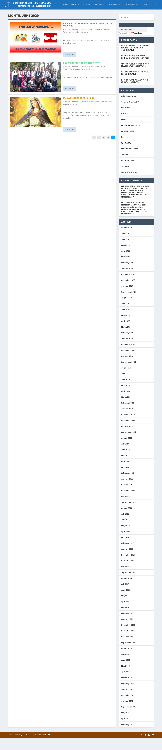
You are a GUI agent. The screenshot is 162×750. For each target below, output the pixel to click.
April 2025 (125, 321)
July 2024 (125, 374)
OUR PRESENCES (115, 5)
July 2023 (125, 444)
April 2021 (125, 601)
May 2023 (125, 455)
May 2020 (125, 666)
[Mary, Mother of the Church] (35, 112)
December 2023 (128, 414)
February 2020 (127, 683)
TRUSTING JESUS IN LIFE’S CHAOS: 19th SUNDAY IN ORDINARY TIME (135, 65)
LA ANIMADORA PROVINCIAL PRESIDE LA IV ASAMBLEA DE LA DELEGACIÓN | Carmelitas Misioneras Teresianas (133, 206)
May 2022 (125, 526)
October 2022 (127, 496)
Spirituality (75, 32)
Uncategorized (127, 160)
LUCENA (124, 113)
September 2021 (128, 572)
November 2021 (127, 561)
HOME (65, 5)
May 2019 (125, 713)
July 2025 (125, 303)
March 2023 (126, 467)
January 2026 (127, 268)
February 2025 (127, 333)
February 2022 (127, 543)
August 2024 (126, 368)
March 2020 (126, 677)
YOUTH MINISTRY (132, 5)
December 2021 (128, 555)
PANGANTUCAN (68, 69)
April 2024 (125, 391)
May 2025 (125, 315)
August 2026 (126, 227)
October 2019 (127, 701)
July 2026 (125, 233)
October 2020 (127, 637)
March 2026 (126, 257)
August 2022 (126, 508)
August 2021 (126, 578)
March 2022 (126, 537)
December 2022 (128, 485)
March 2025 (126, 327)
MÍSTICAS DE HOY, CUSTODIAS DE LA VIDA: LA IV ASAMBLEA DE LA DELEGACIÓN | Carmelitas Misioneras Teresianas (135, 189)
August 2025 (126, 298)
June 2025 (125, 309)
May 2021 (125, 596)
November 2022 (128, 490)
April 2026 (125, 251)
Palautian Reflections (130, 125)
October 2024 (127, 356)
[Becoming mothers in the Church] (35, 77)
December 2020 (128, 625)
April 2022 (125, 531)
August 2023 (126, 438)
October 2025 (127, 286)
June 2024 (125, 379)
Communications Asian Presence (83, 30)
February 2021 (127, 613)
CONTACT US (146, 5)
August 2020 (126, 648)
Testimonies (78, 69)
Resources (125, 137)
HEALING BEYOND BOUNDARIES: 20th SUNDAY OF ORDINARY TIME (135, 57)
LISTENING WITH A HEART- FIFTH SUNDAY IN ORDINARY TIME (134, 81)
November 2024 (128, 350)
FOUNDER (86, 5)
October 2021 (127, 566)
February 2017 (127, 724)
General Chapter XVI (130, 102)
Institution (125, 108)
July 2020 (125, 654)
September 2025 (128, 292)
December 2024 (128, 344)
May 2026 (125, 245)
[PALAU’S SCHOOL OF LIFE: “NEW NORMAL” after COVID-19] (35, 37)
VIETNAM (125, 166)
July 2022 (125, 514)
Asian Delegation (128, 96)
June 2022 (125, 520)
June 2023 (125, 450)
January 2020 (127, 689)
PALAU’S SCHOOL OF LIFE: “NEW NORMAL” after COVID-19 (87, 24)
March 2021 (126, 607)
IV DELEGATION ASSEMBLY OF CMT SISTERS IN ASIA (134, 194)
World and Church (129, 172)
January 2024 (127, 409)
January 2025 (127, 338)
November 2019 (127, 695)
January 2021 (127, 619)
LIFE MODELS (99, 5)
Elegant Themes (26, 735)
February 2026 (127, 263)
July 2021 (125, 584)
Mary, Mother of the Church (79, 98)
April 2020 (125, 672)
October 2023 (127, 426)
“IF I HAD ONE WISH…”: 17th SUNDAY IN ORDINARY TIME (135, 73)
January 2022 (127, 549)
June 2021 (125, 590)
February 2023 (127, 473)
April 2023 (125, 461)
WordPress (48, 735)
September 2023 (128, 432)
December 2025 (128, 274)
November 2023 (128, 420)
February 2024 (127, 403)
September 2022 (128, 502)
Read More (69, 54)
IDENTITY (74, 5)
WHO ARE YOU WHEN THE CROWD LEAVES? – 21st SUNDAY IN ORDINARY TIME (135, 48)
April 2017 (125, 718)
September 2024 (128, 362)
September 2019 (128, 707)
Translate (137, 33)
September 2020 (128, 642)
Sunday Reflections (129, 149)
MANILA (124, 119)
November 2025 (128, 280)
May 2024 (125, 385)
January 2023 (127, 479)
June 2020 (125, 660)
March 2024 (126, 397)
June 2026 (125, 239)
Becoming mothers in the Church (82, 63)
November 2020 (128, 631)
